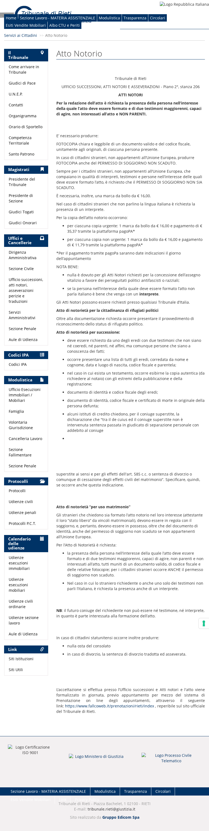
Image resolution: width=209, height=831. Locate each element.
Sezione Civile (21, 268)
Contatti (16, 104)
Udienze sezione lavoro (24, 620)
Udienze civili (21, 501)
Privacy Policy (87, 799)
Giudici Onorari (23, 222)
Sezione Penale (22, 328)
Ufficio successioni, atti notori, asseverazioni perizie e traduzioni (26, 290)
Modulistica (109, 17)
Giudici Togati (21, 211)
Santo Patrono (21, 154)
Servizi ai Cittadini (20, 35)
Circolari (157, 17)
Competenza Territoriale (20, 140)
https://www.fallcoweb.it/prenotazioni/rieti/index (109, 706)
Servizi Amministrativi (22, 315)
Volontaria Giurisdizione (21, 425)
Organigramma (22, 115)
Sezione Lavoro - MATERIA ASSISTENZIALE (57, 17)
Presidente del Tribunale (22, 182)
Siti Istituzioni (21, 658)
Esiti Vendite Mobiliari (26, 25)
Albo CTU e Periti (64, 25)
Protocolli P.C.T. (22, 523)
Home (11, 17)
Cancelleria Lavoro (25, 438)
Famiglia (16, 411)
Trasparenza (135, 17)
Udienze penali (22, 512)
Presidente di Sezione (21, 198)
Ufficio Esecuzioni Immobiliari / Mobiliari (25, 395)
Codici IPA (18, 364)
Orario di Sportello (25, 126)
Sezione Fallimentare (20, 452)
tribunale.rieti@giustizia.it (111, 809)
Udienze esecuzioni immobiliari (19, 563)
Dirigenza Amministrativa (22, 255)
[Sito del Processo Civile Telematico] (171, 760)
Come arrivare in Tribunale (24, 69)
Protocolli (17, 490)
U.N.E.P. (16, 94)
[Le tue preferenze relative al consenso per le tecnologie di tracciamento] (204, 623)
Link (62, 799)
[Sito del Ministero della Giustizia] (97, 760)
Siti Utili (16, 669)
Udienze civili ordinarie (21, 604)
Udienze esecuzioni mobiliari (18, 585)
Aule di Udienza (23, 339)
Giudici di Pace (22, 83)
